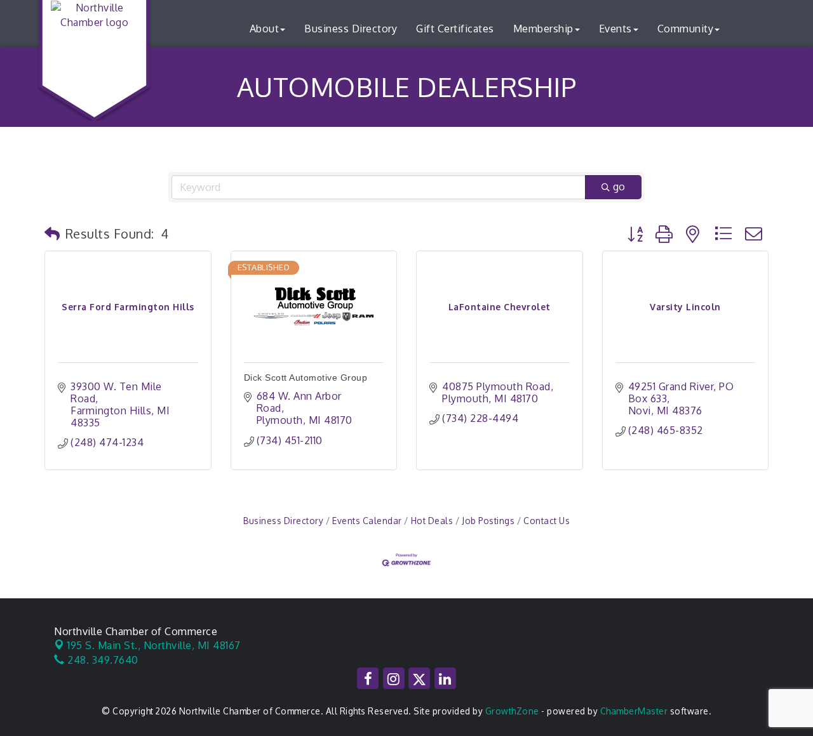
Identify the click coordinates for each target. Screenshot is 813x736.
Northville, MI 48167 (154, 645)
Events (615, 28)
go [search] (619, 186)
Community (685, 28)
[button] (52, 233)
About (264, 28)
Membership (543, 28)
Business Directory (350, 28)
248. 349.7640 (101, 660)
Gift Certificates (455, 28)
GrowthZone (512, 711)
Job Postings (488, 520)
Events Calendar (367, 520)
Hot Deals (432, 520)
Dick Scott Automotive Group (306, 377)
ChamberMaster (634, 711)
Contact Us (546, 520)
